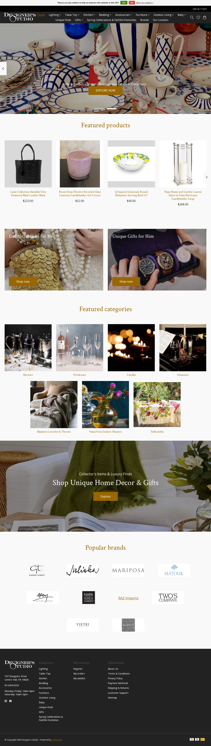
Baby (42, 702)
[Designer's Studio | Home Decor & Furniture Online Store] (20, 17)
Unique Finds (63, 20)
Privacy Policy (115, 678)
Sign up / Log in (200, 8)
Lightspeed (57, 739)
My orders (79, 673)
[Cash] (192, 739)
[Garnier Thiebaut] (37, 570)
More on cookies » (144, 3)
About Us (113, 668)
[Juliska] (82, 570)
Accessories (45, 687)
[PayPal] (202, 739)
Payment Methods (118, 683)
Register (78, 668)
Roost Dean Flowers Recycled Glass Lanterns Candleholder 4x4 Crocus (79, 193)
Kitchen (43, 678)
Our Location (160, 20)
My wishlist (79, 678)
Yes (124, 3)
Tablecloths (157, 432)
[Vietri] (82, 625)
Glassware (183, 375)
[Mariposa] (128, 570)
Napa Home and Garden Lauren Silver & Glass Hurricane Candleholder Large (183, 195)
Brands (144, 20)
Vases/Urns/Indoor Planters (105, 432)
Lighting (43, 668)
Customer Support (118, 692)
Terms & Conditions (119, 673)
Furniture (44, 692)
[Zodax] (128, 625)
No (132, 3)
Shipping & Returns (118, 687)
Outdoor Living (47, 697)
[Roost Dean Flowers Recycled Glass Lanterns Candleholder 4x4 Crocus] (79, 163)
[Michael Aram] (42, 598)
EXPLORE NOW (105, 90)
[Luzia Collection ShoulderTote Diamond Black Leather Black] (28, 163)
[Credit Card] (197, 739)
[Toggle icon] (191, 17)
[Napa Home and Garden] (88, 598)
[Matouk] (174, 570)
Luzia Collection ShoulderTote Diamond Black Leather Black (28, 193)
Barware (28, 375)
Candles (131, 375)
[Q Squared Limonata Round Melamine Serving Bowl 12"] (131, 163)
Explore (106, 496)
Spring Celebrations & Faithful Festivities (111, 20)
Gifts (41, 712)
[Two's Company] (168, 598)
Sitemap (112, 697)
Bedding (43, 683)
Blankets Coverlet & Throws (54, 432)
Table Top (44, 673)
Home (41, 15)
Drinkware (79, 375)
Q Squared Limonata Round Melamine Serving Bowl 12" (131, 193)
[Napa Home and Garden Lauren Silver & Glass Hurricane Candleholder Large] (183, 163)
